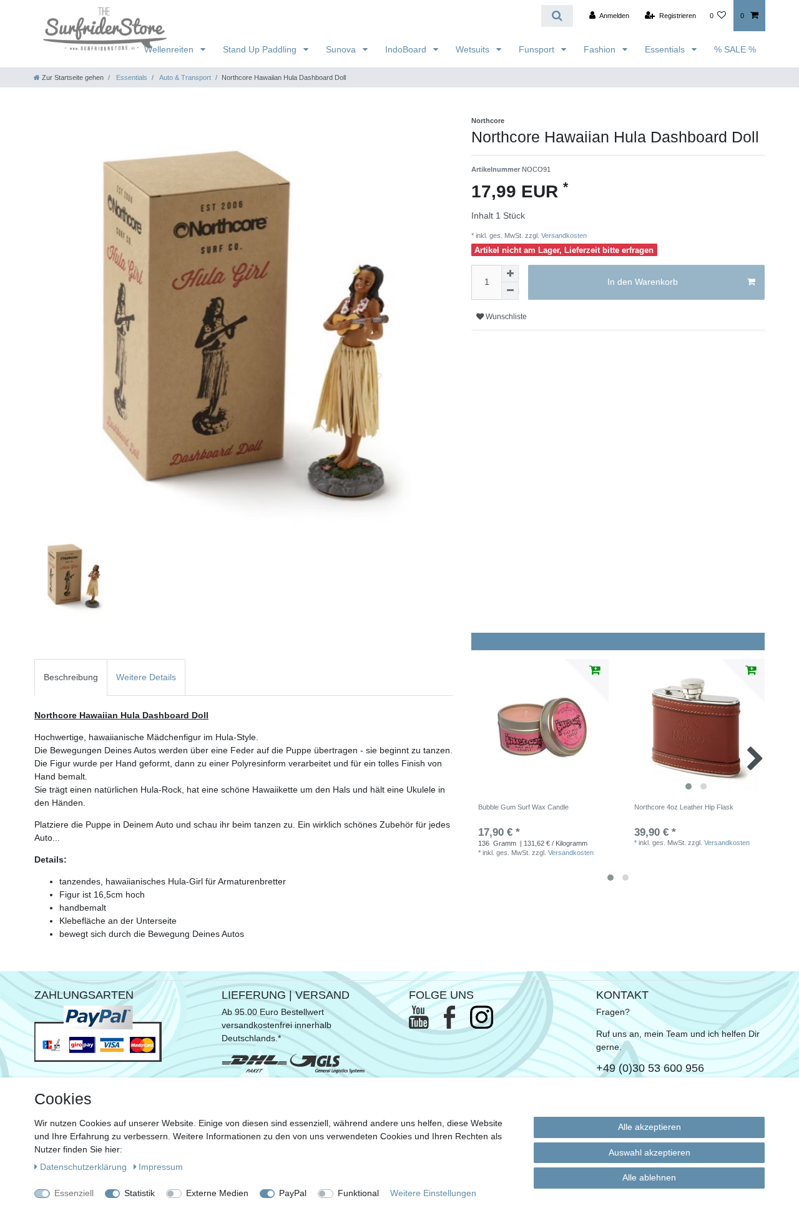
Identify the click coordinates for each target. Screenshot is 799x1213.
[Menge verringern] (510, 291)
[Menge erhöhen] (510, 273)
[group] (696, 727)
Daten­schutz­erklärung (84, 1167)
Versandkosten (563, 235)
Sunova (342, 49)
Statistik (139, 1193)
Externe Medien (217, 1193)
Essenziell (74, 1193)
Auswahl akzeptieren (649, 1152)
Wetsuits (474, 49)
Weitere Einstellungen (433, 1193)
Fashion (601, 49)
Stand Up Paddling (261, 49)
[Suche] (557, 16)
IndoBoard (407, 49)
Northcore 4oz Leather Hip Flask (683, 807)
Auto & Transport (184, 77)
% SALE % (735, 49)
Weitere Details (146, 677)
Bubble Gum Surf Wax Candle (523, 807)
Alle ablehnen (649, 1177)
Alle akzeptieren (649, 1127)
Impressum (161, 1167)
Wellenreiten (170, 49)
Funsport (538, 49)
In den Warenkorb (642, 282)
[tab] (70, 677)
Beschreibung (71, 677)
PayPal (292, 1193)
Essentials (666, 49)
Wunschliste (505, 316)
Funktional (358, 1193)
